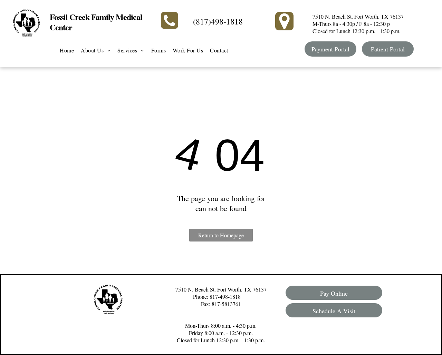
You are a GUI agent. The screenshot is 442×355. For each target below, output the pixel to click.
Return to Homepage (221, 235)
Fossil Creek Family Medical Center (96, 22)
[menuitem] (66, 50)
